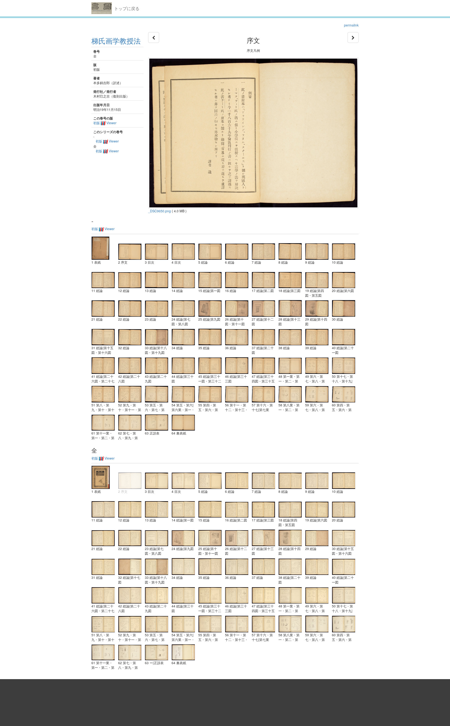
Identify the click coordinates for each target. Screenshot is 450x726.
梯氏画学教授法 (116, 41)
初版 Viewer (104, 122)
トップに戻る (126, 8)
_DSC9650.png (159, 211)
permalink (351, 25)
